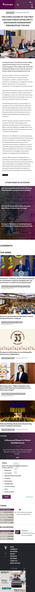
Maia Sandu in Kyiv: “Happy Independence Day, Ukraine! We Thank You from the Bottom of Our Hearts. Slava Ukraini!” (15, 388)
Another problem (9, 492)
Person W (13, 556)
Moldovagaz (4, 517)
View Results (29, 497)
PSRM (2, 512)
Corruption (7, 478)
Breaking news (6, 393)
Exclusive (5, 286)
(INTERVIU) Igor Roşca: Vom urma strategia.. (28, 534)
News (27, 286)
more (17, 457)
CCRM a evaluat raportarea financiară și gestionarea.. (24, 513)
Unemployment (8, 483)
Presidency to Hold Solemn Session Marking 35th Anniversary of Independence (16, 353)
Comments (14, 549)
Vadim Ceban (4, 534)
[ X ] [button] (24, 572)
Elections (5, 322)
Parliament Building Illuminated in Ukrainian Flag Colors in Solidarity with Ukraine (16, 425)
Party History (15, 563)
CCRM (2, 520)
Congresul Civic (5, 515)
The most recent (5, 509)
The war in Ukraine (9, 486)
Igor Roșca (3, 539)
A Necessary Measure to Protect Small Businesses (17, 441)
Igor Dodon (3, 536)
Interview (21, 286)
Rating (12, 554)
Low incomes (8, 473)
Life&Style (14, 561)
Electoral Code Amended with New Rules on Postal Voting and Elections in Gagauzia (16, 317)
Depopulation (8, 481)
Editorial (13, 558)
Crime (6, 489)
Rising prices (7, 470)
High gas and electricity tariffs (12, 475)
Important (10, 12)
